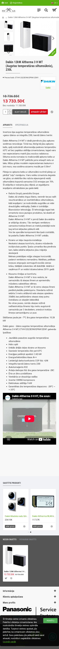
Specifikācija (21, 125)
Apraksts (7, 125)
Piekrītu (50, 621)
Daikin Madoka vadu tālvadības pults (21, 516)
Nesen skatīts (9, 539)
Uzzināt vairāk (9, 641)
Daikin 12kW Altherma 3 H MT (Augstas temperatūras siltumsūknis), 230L (15, 571)
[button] (18, 38)
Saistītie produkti (12, 483)
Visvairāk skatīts (27, 539)
